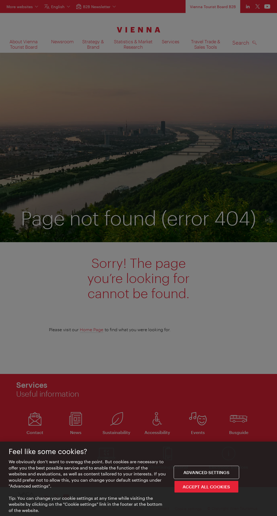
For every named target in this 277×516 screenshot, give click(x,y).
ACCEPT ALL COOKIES (206, 486)
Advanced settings (206, 472)
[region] (138, 479)
